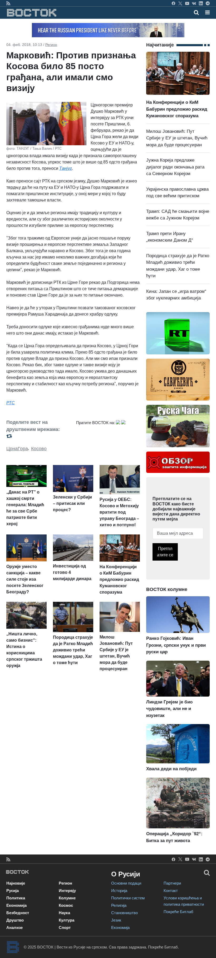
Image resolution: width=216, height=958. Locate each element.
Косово (39, 448)
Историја (119, 890)
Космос (66, 905)
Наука (64, 912)
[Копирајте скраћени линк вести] (38, 436)
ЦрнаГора (17, 448)
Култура (66, 920)
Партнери (172, 883)
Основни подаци (126, 883)
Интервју (67, 890)
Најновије (15, 883)
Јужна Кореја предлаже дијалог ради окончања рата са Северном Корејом (175, 167)
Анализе (14, 927)
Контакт (171, 890)
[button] (207, 12)
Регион (51, 45)
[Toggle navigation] (206, 12)
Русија (12, 890)
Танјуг (65, 168)
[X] (180, 3)
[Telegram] (208, 3)
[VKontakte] (194, 3)
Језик (116, 920)
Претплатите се (165, 551)
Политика (15, 898)
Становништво (124, 912)
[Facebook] (173, 3)
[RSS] (8, 3)
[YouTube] (187, 3)
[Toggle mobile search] (196, 12)
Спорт (65, 927)
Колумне (67, 898)
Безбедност (17, 912)
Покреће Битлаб (178, 911)
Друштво (15, 920)
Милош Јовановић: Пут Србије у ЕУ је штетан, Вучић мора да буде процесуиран (176, 138)
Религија (118, 905)
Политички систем (128, 898)
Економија (16, 905)
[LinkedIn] (201, 3)
